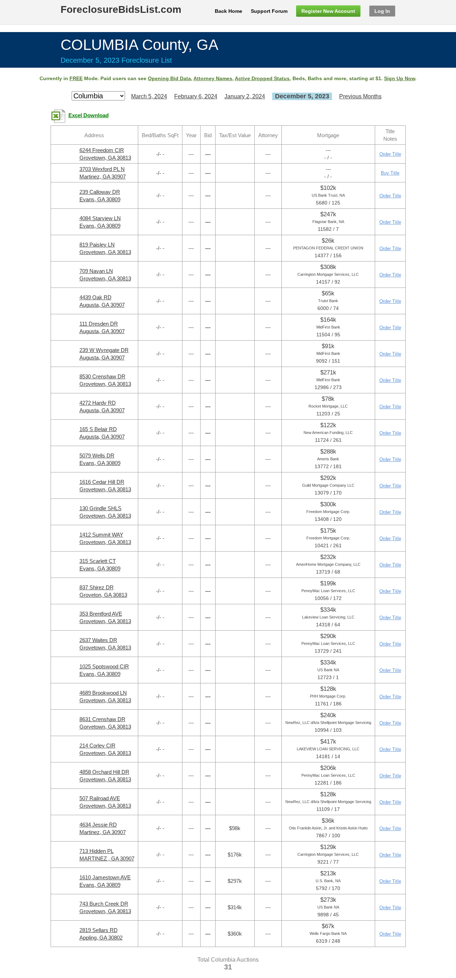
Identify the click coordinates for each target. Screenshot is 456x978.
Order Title (390, 154)
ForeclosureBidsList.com (121, 9)
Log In (382, 11)
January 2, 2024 (244, 96)
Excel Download (88, 115)
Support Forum (269, 11)
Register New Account (328, 11)
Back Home (228, 11)
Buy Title (390, 173)
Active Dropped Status (262, 78)
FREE (76, 78)
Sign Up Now (399, 78)
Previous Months (360, 96)
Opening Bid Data (169, 78)
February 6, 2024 (195, 96)
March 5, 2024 (149, 96)
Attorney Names (212, 78)
